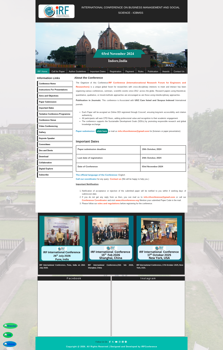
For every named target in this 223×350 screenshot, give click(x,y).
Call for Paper (58, 71)
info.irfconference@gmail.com (133, 131)
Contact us (115, 179)
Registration (115, 71)
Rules (141, 71)
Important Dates (98, 71)
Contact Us (179, 71)
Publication (153, 71)
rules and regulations (109, 203)
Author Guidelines (77, 71)
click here (102, 131)
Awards (165, 71)
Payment (129, 71)
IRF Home (42, 71)
